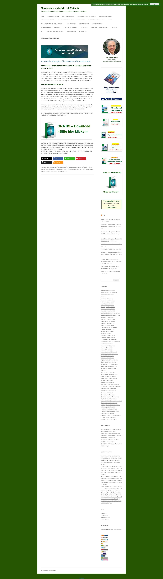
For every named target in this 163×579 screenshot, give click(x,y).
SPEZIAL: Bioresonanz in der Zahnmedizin (52, 24)
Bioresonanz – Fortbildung (107, 317)
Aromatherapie (89, 169)
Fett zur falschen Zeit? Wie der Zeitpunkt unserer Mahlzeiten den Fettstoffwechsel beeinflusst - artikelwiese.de (111, 478)
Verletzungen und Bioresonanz (109, 409)
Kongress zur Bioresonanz (107, 358)
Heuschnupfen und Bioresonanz (109, 352)
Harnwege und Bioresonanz (108, 346)
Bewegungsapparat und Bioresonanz (110, 315)
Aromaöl (82, 169)
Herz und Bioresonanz (106, 350)
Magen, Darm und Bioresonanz (109, 366)
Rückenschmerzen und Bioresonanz (110, 384)
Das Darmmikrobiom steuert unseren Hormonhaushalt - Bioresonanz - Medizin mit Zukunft (111, 458)
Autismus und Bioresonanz (108, 311)
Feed (103, 215)
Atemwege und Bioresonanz (108, 307)
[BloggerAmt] (104, 540)
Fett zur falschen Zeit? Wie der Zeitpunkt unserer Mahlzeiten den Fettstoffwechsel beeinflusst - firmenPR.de (111, 468)
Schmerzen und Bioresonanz (108, 395)
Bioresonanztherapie (62, 171)
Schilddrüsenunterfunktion (96, 20)
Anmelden (103, 513)
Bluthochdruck (71, 24)
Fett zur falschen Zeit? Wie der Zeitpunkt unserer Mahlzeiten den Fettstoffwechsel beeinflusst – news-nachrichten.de (111, 497)
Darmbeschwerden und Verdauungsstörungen (71, 20)
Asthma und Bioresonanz (107, 305)
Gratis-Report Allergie (105, 16)
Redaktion (114, 27)
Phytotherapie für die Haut (108, 249)
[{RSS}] (104, 546)
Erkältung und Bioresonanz (108, 335)
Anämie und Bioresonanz (107, 303)
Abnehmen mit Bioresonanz (108, 290)
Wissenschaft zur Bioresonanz (99, 27)
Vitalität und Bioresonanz (107, 413)
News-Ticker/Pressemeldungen (55, 31)
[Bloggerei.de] (104, 560)
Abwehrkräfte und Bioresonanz (109, 292)
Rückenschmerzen (98, 24)
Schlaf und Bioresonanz (107, 392)
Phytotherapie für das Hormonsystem (110, 219)
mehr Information (144, 4)
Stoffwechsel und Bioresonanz (108, 399)
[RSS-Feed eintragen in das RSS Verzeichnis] (104, 535)
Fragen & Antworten (53, 16)
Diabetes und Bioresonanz (107, 329)
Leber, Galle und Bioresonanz (108, 362)
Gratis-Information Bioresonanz (87, 16)
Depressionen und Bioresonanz (109, 327)
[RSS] (102, 544)
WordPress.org (104, 519)
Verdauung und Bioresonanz (108, 407)
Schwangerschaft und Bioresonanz (109, 397)
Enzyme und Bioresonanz (107, 331)
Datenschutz (83, 31)
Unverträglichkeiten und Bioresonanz (110, 405)
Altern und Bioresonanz (107, 299)
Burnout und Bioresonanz (107, 325)
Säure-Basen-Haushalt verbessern (50, 27)
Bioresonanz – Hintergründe (108, 319)
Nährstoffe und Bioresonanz (108, 372)
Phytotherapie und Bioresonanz (109, 378)
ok (154, 4)
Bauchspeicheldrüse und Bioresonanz (110, 313)
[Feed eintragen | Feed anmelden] (103, 552)
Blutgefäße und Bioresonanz (108, 323)
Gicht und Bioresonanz (106, 343)
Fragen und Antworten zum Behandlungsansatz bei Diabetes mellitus (110, 462)
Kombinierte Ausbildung (70, 27)
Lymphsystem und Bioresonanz (109, 364)
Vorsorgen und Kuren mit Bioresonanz (110, 415)
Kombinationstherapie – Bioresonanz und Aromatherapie (65, 61)
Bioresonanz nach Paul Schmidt (49, 171)
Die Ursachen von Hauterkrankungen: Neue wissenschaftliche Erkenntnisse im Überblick (111, 261)
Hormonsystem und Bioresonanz (109, 354)
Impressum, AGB (71, 31)
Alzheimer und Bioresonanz (108, 301)
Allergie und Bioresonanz (107, 294)
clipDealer (118, 529)
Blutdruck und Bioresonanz (108, 321)
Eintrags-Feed (104, 515)
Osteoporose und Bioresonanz (108, 376)
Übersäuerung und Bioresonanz (109, 403)
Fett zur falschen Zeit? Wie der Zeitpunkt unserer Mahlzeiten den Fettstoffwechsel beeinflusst (111, 489)
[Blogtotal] (104, 542)
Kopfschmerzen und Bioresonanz (109, 360)
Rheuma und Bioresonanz (107, 382)
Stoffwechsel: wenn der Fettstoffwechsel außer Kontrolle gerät (111, 472)
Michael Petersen (68, 167)
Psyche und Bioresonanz (107, 380)
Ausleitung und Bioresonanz (108, 309)
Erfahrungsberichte (68, 16)
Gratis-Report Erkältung (47, 20)
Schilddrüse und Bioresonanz (108, 390)
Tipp (42, 31)
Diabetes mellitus (84, 24)
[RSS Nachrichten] (104, 550)
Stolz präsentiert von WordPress (48, 570)
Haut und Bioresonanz (106, 348)
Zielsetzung (84, 27)
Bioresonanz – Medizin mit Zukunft (60, 8)
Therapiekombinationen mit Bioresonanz (55, 169)
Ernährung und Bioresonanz (108, 337)
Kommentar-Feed (105, 517)
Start (42, 16)
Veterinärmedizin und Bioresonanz (110, 411)
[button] (46, 158)
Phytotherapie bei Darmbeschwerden (110, 271)
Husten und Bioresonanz (107, 356)
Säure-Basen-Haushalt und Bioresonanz (111, 386)
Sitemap (81, 578)
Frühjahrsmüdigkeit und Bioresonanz (110, 341)
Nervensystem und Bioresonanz (109, 374)
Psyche (110, 20)
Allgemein (78, 167)
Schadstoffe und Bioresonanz (108, 388)
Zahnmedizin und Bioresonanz (108, 419)
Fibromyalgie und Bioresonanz (108, 339)
